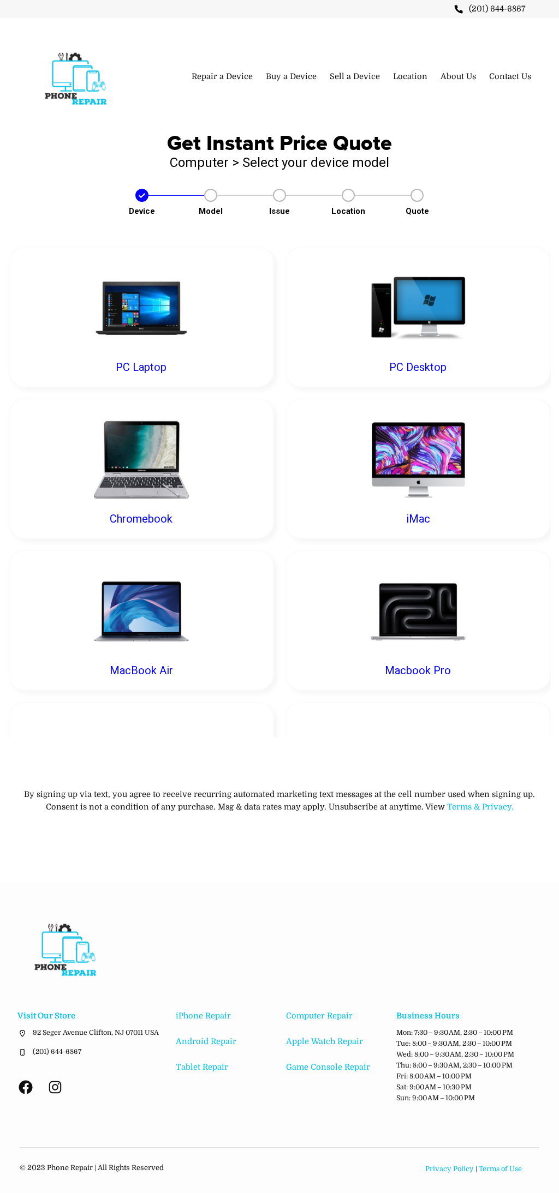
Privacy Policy (449, 1169)
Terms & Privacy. (480, 807)
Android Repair (206, 1041)
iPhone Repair (203, 1016)
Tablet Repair (202, 1067)
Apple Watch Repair (324, 1041)
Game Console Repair (328, 1067)
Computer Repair (319, 1016)
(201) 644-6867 (497, 9)
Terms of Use (500, 1169)
